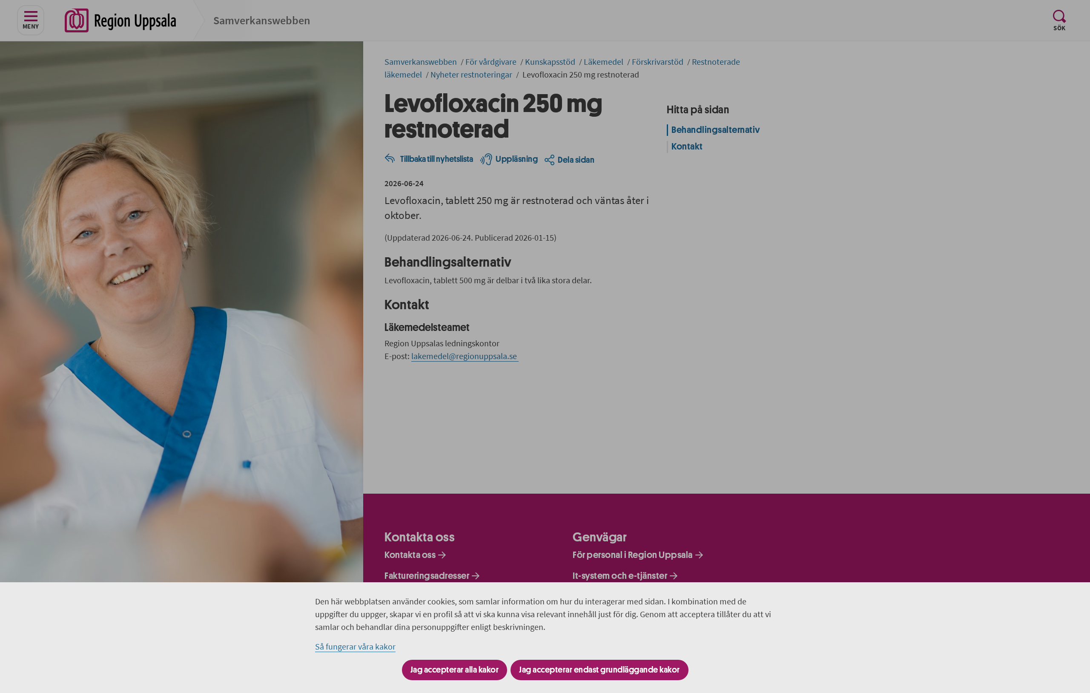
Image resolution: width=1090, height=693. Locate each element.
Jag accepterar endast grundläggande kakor (599, 669)
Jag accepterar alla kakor (454, 669)
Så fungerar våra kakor (355, 646)
